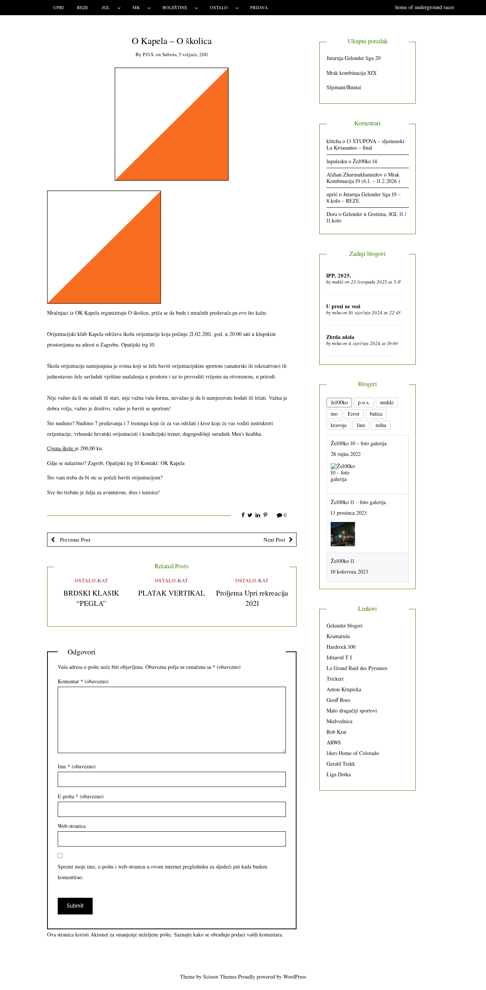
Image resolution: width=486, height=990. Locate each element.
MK (136, 7)
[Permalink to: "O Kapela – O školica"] (172, 123)
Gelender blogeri (345, 625)
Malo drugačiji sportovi (352, 710)
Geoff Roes (338, 699)
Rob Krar (337, 731)
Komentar (83, 681)
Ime (77, 766)
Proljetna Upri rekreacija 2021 (252, 598)
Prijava (259, 7)
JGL (106, 7)
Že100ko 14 (365, 161)
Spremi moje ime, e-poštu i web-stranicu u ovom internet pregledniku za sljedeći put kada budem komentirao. (162, 872)
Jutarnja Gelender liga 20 (353, 57)
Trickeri (335, 678)
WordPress (294, 976)
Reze (82, 7)
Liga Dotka (339, 774)
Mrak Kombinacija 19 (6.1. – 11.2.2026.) (363, 177)
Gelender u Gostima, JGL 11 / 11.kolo (366, 217)
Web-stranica (71, 825)
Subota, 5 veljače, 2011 (185, 54)
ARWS (334, 742)
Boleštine (175, 7)
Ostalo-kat (91, 580)
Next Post (274, 539)
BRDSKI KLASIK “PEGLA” (91, 598)
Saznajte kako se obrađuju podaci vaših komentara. (228, 934)
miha (336, 312)
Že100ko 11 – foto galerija (358, 502)
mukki (338, 282)
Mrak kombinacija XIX (352, 72)
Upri (58, 7)
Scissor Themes (220, 976)
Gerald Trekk (341, 763)
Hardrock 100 (341, 646)
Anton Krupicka (344, 689)
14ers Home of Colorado (353, 753)
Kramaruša (338, 636)
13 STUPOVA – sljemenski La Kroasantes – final (365, 144)
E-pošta (81, 796)
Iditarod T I (339, 657)
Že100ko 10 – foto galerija (359, 443)
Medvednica (339, 721)
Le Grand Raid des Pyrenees (357, 668)
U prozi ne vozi (343, 306)
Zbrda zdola (340, 337)
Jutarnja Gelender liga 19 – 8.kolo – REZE (364, 197)
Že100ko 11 (342, 560)
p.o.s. (149, 54)
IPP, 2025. (338, 275)
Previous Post (74, 539)
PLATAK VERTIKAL (171, 592)
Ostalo (219, 7)
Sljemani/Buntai (344, 87)
